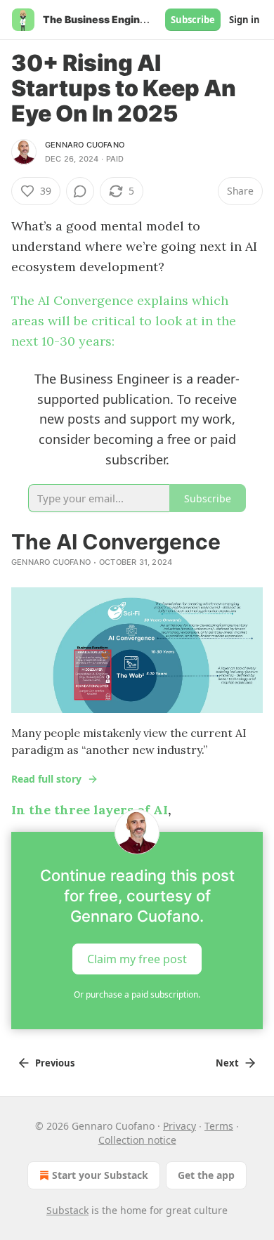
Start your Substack (100, 1175)
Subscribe (193, 19)
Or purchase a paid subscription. (137, 994)
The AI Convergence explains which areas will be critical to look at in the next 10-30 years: (123, 320)
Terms (218, 1126)
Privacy (179, 1126)
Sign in (244, 19)
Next (227, 1063)
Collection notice (137, 1140)
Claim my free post (137, 959)
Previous (54, 1063)
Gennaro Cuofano (84, 145)
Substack (67, 1210)
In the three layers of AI (89, 810)
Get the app (206, 1175)
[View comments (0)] (80, 191)
